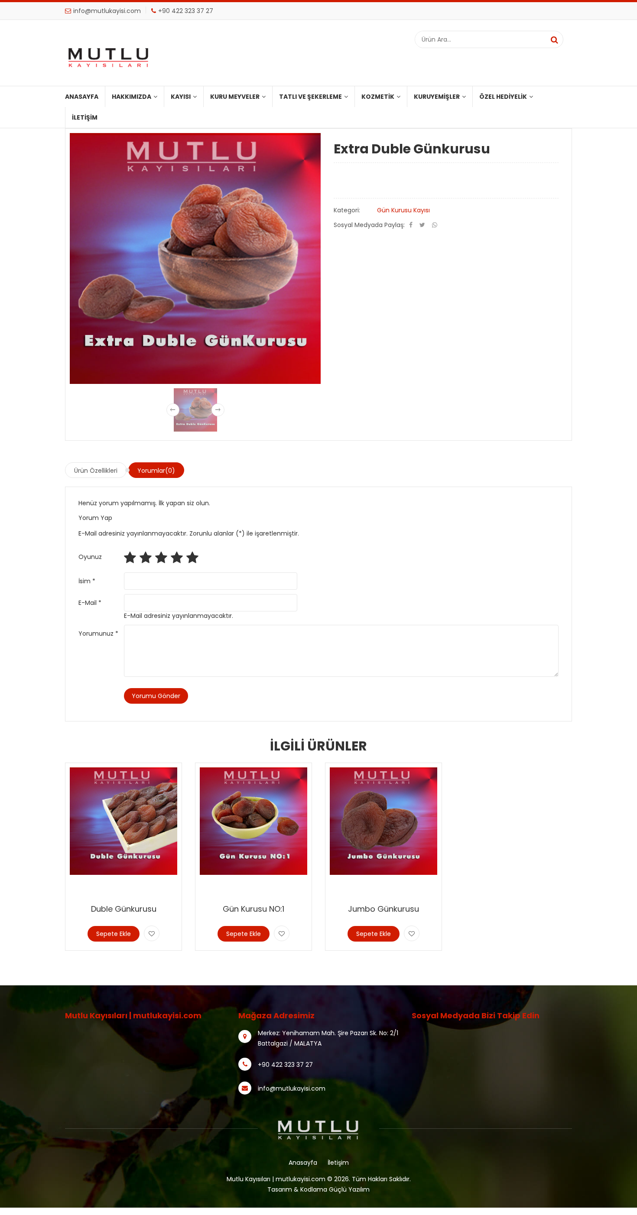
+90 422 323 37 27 (185, 10)
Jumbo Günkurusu (383, 908)
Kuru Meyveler (235, 96)
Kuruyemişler (437, 96)
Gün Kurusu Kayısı (403, 210)
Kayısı (181, 96)
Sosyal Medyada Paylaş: (369, 225)
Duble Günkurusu (123, 908)
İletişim (85, 117)
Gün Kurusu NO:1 (253, 908)
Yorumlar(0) (156, 470)
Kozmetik (377, 96)
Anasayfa (81, 96)
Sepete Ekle (113, 933)
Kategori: (347, 210)
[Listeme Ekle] (151, 933)
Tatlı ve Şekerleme (310, 96)
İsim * (86, 581)
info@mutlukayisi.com (107, 10)
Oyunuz (90, 556)
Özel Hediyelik (503, 96)
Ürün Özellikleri (95, 470)
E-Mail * (89, 602)
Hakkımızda (131, 96)
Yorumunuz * (98, 633)
